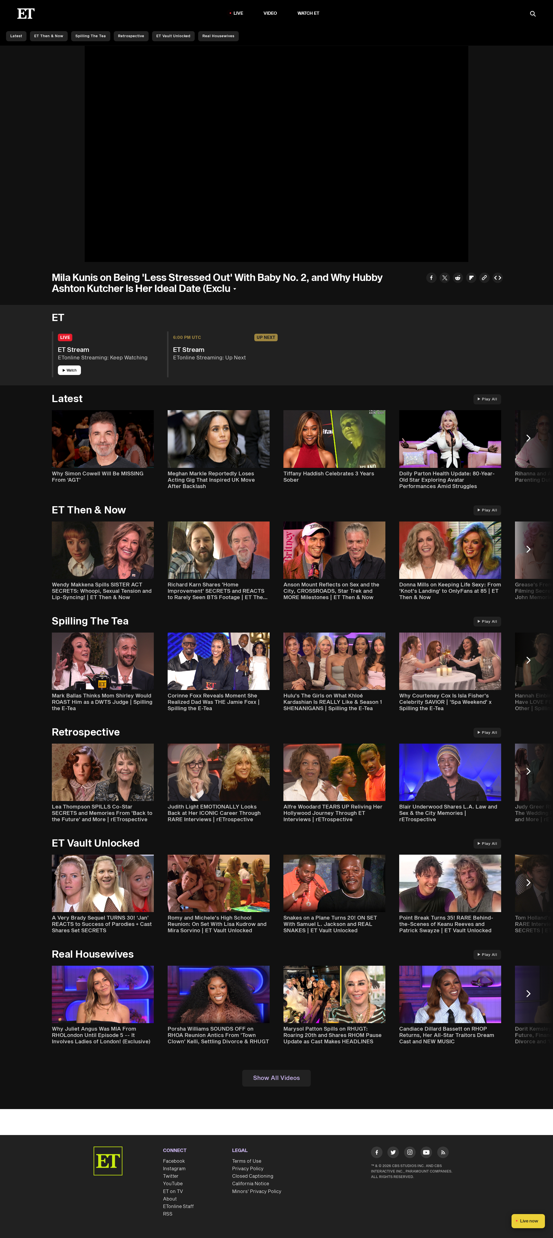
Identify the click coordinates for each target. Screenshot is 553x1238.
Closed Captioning (252, 1176)
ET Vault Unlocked (173, 36)
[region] (276, 154)
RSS (168, 1214)
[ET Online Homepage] (26, 13)
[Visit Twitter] (393, 1153)
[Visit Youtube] (426, 1152)
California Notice (250, 1183)
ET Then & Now (48, 36)
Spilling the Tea (90, 36)
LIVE (238, 13)
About (170, 1199)
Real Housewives (218, 36)
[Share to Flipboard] (471, 278)
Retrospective (131, 36)
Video (270, 13)
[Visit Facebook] (376, 1153)
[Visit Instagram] (410, 1153)
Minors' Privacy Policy (256, 1191)
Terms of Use (246, 1161)
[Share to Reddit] (458, 278)
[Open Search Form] (533, 14)
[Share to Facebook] (431, 278)
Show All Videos (276, 1078)
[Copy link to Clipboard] (484, 278)
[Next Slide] (531, 440)
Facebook (174, 1161)
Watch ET (309, 13)
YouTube (173, 1183)
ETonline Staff (178, 1206)
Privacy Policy (248, 1168)
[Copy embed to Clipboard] (497, 278)
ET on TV (173, 1191)
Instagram (174, 1168)
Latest (16, 36)
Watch (72, 370)
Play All (489, 399)
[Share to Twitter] (444, 278)
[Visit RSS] (443, 1153)
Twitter (171, 1176)
